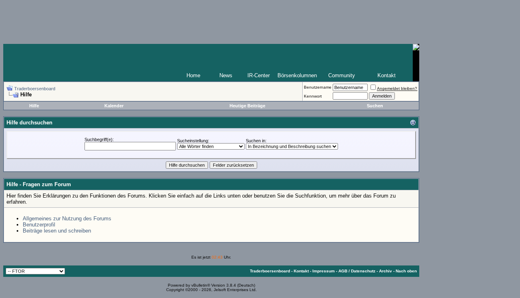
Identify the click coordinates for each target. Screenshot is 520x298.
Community (341, 75)
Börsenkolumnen (297, 75)
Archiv (385, 271)
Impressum (323, 271)
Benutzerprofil (39, 225)
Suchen (375, 105)
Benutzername (318, 87)
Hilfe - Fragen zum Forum (38, 184)
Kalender (114, 105)
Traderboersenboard (34, 88)
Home (193, 75)
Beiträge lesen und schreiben (57, 231)
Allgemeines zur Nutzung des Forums (67, 218)
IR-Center (258, 75)
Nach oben (406, 271)
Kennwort (313, 96)
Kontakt (386, 75)
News (225, 75)
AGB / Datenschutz (356, 271)
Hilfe (34, 105)
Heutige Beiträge (247, 105)
